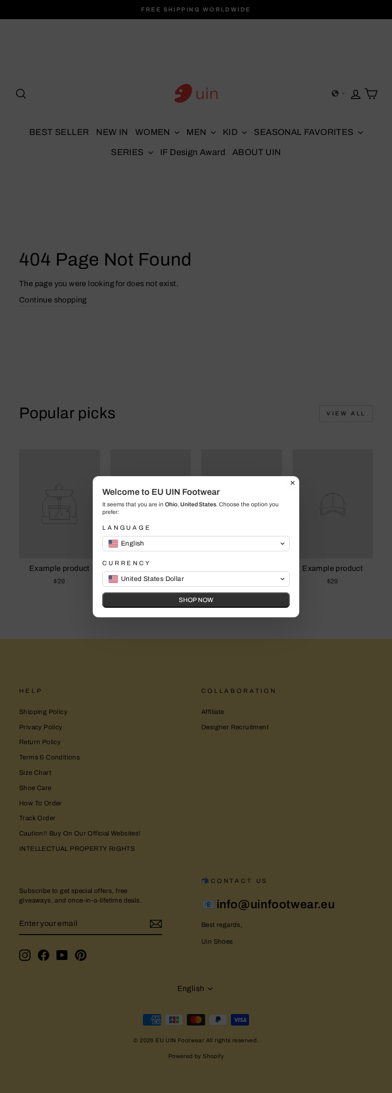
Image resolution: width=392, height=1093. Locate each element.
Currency (126, 563)
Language (127, 527)
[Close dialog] (292, 483)
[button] (196, 543)
